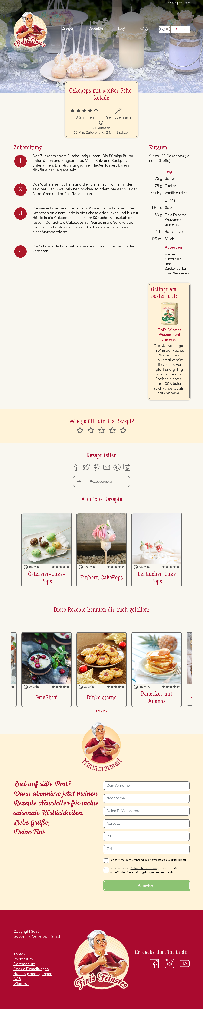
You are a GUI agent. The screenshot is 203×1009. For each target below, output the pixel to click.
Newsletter (184, 3)
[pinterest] (96, 467)
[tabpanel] (46, 550)
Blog (121, 29)
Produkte (96, 29)
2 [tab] (99, 711)
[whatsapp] (117, 467)
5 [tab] (106, 711)
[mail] (106, 467)
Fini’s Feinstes (30, 30)
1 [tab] (96, 711)
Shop (144, 29)
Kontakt (172, 3)
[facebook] (76, 467)
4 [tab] (104, 711)
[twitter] (86, 467)
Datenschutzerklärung (145, 868)
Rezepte (68, 29)
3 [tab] (101, 711)
